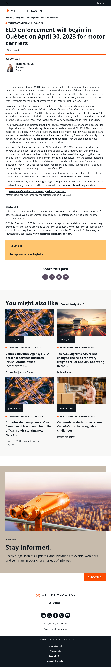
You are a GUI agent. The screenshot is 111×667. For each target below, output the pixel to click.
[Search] (7, 3)
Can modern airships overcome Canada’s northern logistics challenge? (79, 426)
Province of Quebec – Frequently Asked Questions (37, 191)
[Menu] (103, 11)
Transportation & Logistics (75, 185)
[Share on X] (59, 277)
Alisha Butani (27, 372)
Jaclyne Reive (25, 63)
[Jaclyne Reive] (10, 67)
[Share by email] (66, 277)
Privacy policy (56, 651)
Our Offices (54, 602)
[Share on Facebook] (45, 277)
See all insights (71, 304)
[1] (60, 168)
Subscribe (94, 577)
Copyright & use (55, 656)
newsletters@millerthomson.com (52, 233)
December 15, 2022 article (75, 176)
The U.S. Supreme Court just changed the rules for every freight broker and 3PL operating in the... (80, 360)
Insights (19, 17)
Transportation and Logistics (43, 17)
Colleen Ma (11, 372)
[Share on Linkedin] (52, 277)
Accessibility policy (55, 661)
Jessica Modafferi (66, 436)
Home (8, 17)
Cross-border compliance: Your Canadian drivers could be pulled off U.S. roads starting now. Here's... (29, 428)
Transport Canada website (52, 138)
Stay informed (55, 646)
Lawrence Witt (13, 441)
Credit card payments (55, 629)
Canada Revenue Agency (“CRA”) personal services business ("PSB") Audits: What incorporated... (28, 360)
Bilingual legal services (55, 623)
